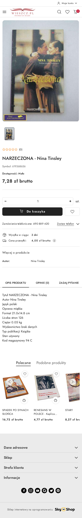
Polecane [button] (23, 363)
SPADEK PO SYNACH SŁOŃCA (15, 412)
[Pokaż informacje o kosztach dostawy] (54, 240)
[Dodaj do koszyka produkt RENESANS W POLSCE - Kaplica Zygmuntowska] (55, 400)
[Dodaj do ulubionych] (72, 211)
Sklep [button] (8, 457)
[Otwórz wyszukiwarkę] (59, 11)
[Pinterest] (58, 490)
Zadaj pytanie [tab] (69, 283)
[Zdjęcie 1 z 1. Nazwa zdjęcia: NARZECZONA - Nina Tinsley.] (9, 133)
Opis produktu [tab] (15, 283)
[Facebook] (24, 490)
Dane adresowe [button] (16, 447)
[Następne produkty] (72, 381)
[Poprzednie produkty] (9, 381)
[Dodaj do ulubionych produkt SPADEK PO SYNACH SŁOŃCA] (25, 374)
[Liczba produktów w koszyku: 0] (75, 11)
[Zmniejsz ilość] (5, 201)
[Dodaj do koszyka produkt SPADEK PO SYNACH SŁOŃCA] (24, 400)
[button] (12, 149)
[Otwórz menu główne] (4, 12)
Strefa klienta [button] (14, 467)
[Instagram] (30, 490)
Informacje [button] (12, 477)
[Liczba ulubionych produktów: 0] (67, 11)
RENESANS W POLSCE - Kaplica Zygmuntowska (44, 412)
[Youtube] (37, 490)
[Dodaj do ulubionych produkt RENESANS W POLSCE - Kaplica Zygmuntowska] (56, 374)
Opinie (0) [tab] (42, 283)
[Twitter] (51, 490)
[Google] (44, 490)
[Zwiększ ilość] (70, 201)
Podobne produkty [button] (51, 363)
